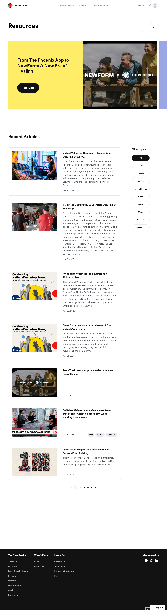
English (159, 607)
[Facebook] (146, 560)
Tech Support (60, 566)
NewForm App (15, 585)
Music (11, 590)
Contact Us (59, 561)
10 (91, 487)
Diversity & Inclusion (18, 571)
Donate (141, 5)
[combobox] (157, 607)
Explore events (67, 5)
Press (56, 576)
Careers (12, 581)
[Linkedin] (157, 560)
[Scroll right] (154, 27)
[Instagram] (151, 560)
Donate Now (14, 595)
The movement (101, 5)
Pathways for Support (64, 571)
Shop (36, 561)
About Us (12, 561)
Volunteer (83, 5)
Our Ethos (13, 566)
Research (12, 576)
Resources (39, 566)
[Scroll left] (142, 27)
